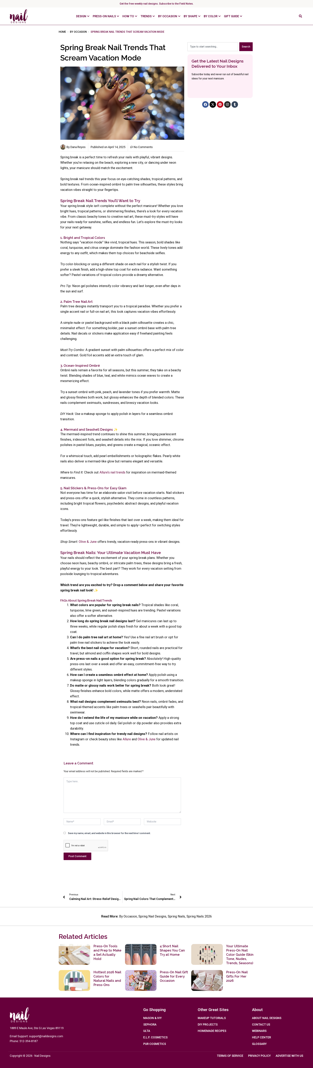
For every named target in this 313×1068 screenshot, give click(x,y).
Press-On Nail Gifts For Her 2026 (237, 976)
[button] (300, 16)
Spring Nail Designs (152, 916)
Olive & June (88, 542)
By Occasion (78, 31)
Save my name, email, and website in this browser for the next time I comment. (109, 833)
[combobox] (212, 46)
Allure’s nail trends (112, 472)
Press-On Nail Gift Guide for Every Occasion (174, 976)
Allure (127, 739)
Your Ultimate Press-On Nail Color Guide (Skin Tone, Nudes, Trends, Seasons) (239, 954)
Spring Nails (176, 916)
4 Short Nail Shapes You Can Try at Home (172, 950)
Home (62, 31)
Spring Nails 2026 (199, 916)
